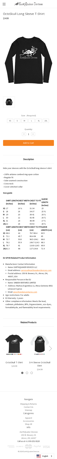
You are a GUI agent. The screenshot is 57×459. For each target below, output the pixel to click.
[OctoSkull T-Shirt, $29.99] (14, 344)
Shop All (28, 424)
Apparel (28, 418)
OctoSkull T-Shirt (14, 362)
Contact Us (28, 407)
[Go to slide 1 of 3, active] (22, 373)
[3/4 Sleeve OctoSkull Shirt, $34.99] (39, 344)
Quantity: (29, 129)
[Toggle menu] (4, 4)
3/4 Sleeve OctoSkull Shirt (39, 364)
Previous (4, 348)
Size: (28, 115)
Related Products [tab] (28, 322)
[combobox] (44, 456)
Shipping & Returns (28, 404)
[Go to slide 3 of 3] (32, 373)
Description (28, 159)
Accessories (28, 421)
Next (50, 348)
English (45, 456)
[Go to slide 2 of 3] (27, 373)
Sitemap (28, 410)
